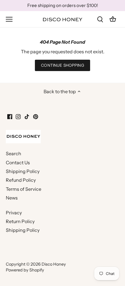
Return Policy (20, 221)
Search (13, 153)
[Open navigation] (9, 19)
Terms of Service (23, 189)
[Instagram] (18, 116)
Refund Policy (21, 180)
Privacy (14, 213)
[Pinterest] (35, 116)
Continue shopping (62, 65)
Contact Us (18, 162)
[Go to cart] (112, 19)
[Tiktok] (26, 116)
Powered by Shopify (25, 270)
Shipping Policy (23, 171)
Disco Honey (54, 264)
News (12, 198)
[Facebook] (9, 116)
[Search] (100, 19)
